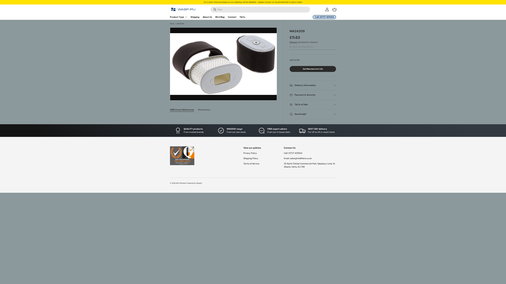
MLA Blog (220, 17)
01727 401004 (295, 153)
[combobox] (260, 9)
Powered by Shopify (194, 183)
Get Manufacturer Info (313, 69)
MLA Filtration (181, 183)
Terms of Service (251, 163)
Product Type (177, 17)
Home (172, 23)
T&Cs (242, 17)
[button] (334, 9)
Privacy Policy (250, 153)
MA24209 (180, 23)
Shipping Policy (250, 158)
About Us (207, 17)
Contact (232, 17)
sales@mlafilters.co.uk (301, 158)
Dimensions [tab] (204, 109)
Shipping (195, 17)
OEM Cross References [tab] (182, 109)
